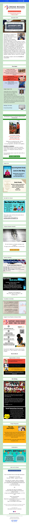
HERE (9, 79)
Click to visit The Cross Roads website (14, 513)
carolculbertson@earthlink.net (19, 369)
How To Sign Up (14, 353)
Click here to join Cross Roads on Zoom (14, 11)
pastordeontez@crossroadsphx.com (11, 218)
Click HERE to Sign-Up (14, 249)
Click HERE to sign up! (14, 156)
